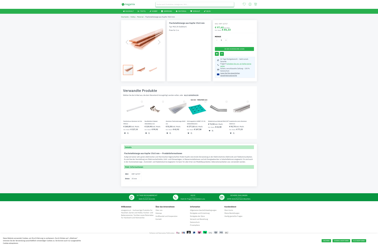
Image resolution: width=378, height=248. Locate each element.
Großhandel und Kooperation (166, 216)
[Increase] (226, 40)
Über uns (159, 210)
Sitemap (159, 213)
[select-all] (191, 95)
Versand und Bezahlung (199, 219)
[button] (127, 42)
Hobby (132, 17)
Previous (120, 118)
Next (257, 118)
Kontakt (159, 219)
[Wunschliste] (244, 4)
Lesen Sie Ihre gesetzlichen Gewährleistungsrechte (230, 74)
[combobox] (195, 4)
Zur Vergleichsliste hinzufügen (222, 54)
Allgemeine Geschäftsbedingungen (203, 210)
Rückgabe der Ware (197, 216)
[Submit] (231, 4)
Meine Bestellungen (231, 213)
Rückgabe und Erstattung (200, 213)
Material (140, 17)
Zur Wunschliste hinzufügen (217, 54)
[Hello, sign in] (250, 5)
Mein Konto (228, 210)
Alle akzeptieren (359, 240)
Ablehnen (326, 240)
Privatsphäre (195, 225)
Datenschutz (195, 222)
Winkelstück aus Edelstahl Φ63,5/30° (218, 121)
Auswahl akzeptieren (341, 240)
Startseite (125, 17)
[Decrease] (216, 40)
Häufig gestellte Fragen (233, 216)
